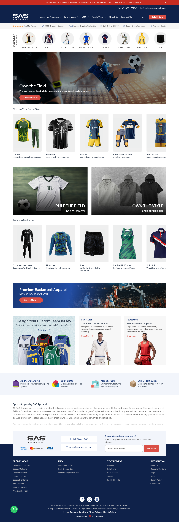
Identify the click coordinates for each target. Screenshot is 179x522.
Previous (15, 78)
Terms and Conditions (79, 512)
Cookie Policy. (110, 512)
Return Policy (156, 480)
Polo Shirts (152, 265)
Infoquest (99, 516)
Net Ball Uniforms (122, 265)
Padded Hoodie (113, 480)
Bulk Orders (157, 17)
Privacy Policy (94, 512)
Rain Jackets (112, 473)
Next (164, 78)
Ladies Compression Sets (68, 473)
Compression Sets (22, 265)
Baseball (50, 154)
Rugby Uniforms (19, 476)
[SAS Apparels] (165, 2)
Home (42, 17)
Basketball (152, 154)
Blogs (152, 473)
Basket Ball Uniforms (21, 465)
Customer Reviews (158, 469)
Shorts (83, 265)
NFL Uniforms (18, 484)
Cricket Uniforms (20, 473)
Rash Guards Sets (65, 469)
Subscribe (151, 448)
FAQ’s (152, 476)
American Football (122, 154)
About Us (113, 17)
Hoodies (50, 265)
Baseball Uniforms (20, 480)
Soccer (83, 154)
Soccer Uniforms (20, 469)
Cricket (17, 154)
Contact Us (126, 17)
